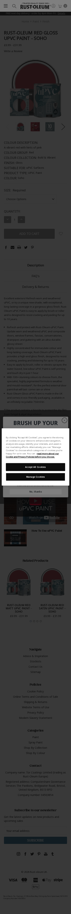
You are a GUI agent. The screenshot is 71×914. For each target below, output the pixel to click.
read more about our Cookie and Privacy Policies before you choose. (32, 455)
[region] (35, 457)
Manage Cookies (35, 477)
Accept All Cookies (35, 467)
